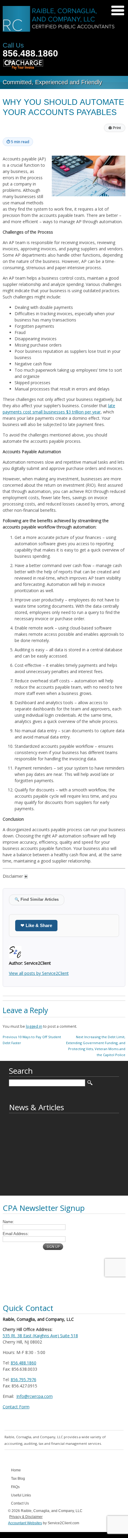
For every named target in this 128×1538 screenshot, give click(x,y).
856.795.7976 (23, 1379)
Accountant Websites (25, 1523)
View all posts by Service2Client (39, 973)
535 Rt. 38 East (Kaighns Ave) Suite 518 (40, 1335)
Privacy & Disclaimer (26, 1517)
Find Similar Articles (37, 899)
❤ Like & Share (36, 925)
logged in (34, 1026)
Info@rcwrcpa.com (34, 1396)
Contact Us (20, 1503)
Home (16, 1470)
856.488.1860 (30, 53)
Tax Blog (18, 1478)
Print (114, 128)
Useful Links (21, 1495)
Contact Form (16, 1407)
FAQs (15, 1487)
